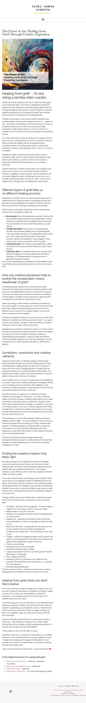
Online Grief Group (13, 669)
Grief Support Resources (15, 671)
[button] (43, 19)
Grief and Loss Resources (16, 661)
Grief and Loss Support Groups (18, 666)
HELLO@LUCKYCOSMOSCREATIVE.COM (68, 690)
